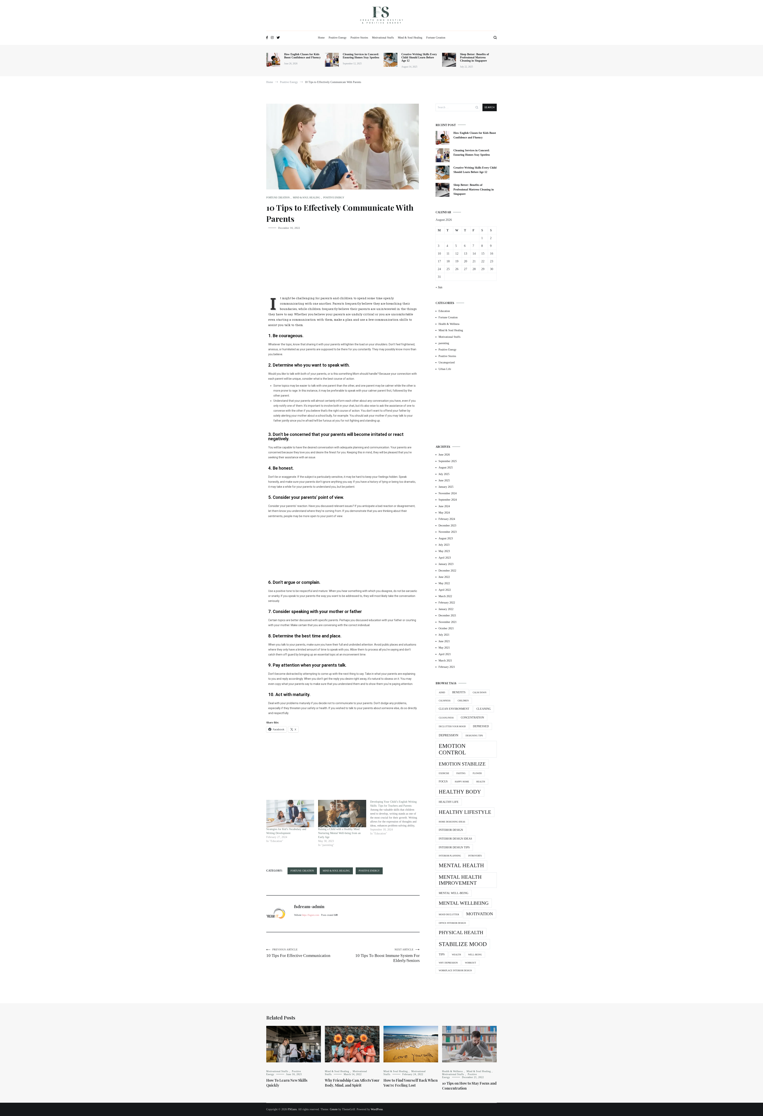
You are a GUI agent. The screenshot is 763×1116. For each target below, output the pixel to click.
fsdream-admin (309, 906)
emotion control (452, 749)
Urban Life (445, 369)
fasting (461, 773)
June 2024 (444, 506)
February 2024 (447, 518)
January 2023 (446, 564)
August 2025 (446, 467)
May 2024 (444, 512)
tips (442, 954)
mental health (461, 865)
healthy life (449, 801)
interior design (451, 829)
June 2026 (444, 454)
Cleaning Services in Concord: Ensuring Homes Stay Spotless (361, 56)
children (463, 701)
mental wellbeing (464, 903)
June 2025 (444, 480)
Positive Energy (338, 37)
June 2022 (444, 576)
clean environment (454, 708)
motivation (479, 913)
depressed (481, 726)
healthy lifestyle (465, 812)
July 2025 (444, 474)
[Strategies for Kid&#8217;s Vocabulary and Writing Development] (290, 813)
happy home (462, 782)
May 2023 (444, 551)
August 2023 (446, 538)
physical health (461, 932)
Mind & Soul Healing (410, 37)
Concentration (472, 717)
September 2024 (448, 499)
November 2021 (448, 622)
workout (470, 963)
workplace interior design (455, 970)
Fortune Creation (435, 37)
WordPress (377, 1109)
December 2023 (447, 525)
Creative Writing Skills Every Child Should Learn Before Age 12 (419, 57)
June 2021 (444, 641)
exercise (444, 773)
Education (444, 311)
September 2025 (448, 461)
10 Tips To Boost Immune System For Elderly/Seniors (387, 955)
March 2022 (445, 596)
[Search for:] (458, 107)
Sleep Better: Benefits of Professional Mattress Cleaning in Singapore (474, 57)
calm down (479, 692)
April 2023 (445, 557)
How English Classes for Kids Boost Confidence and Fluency (302, 56)
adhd (442, 692)
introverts (475, 856)
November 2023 (448, 531)
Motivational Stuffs (383, 37)
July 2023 (444, 544)
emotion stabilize (462, 764)
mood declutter (449, 914)
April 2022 (445, 589)
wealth (456, 955)
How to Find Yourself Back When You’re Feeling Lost (410, 1083)
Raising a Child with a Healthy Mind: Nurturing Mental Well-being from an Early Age (339, 833)
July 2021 (444, 634)
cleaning (483, 708)
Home (321, 37)
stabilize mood (463, 944)
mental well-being (453, 893)
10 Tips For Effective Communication (298, 953)
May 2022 (444, 583)
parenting (444, 343)
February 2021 (447, 666)
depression (448, 735)
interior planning (450, 856)
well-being (475, 955)
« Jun (439, 287)
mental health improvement (460, 880)
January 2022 (446, 609)
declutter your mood (452, 726)
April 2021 (445, 654)
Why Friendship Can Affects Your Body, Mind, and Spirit (352, 1083)
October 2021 (446, 628)
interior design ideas (455, 838)
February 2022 (447, 602)
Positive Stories (359, 37)
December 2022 (447, 570)
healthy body (460, 792)
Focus (443, 781)
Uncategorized (447, 362)
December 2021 (447, 615)
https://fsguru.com (310, 915)
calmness (444, 701)
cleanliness (446, 718)
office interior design (452, 923)
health (480, 782)
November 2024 (448, 493)
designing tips (474, 736)
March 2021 (445, 660)
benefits (459, 692)
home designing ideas (452, 822)
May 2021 (444, 647)
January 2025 (446, 486)
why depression (448, 963)
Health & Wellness (449, 323)
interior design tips (454, 847)
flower (477, 773)
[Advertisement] (343, 265)
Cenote (334, 1109)
